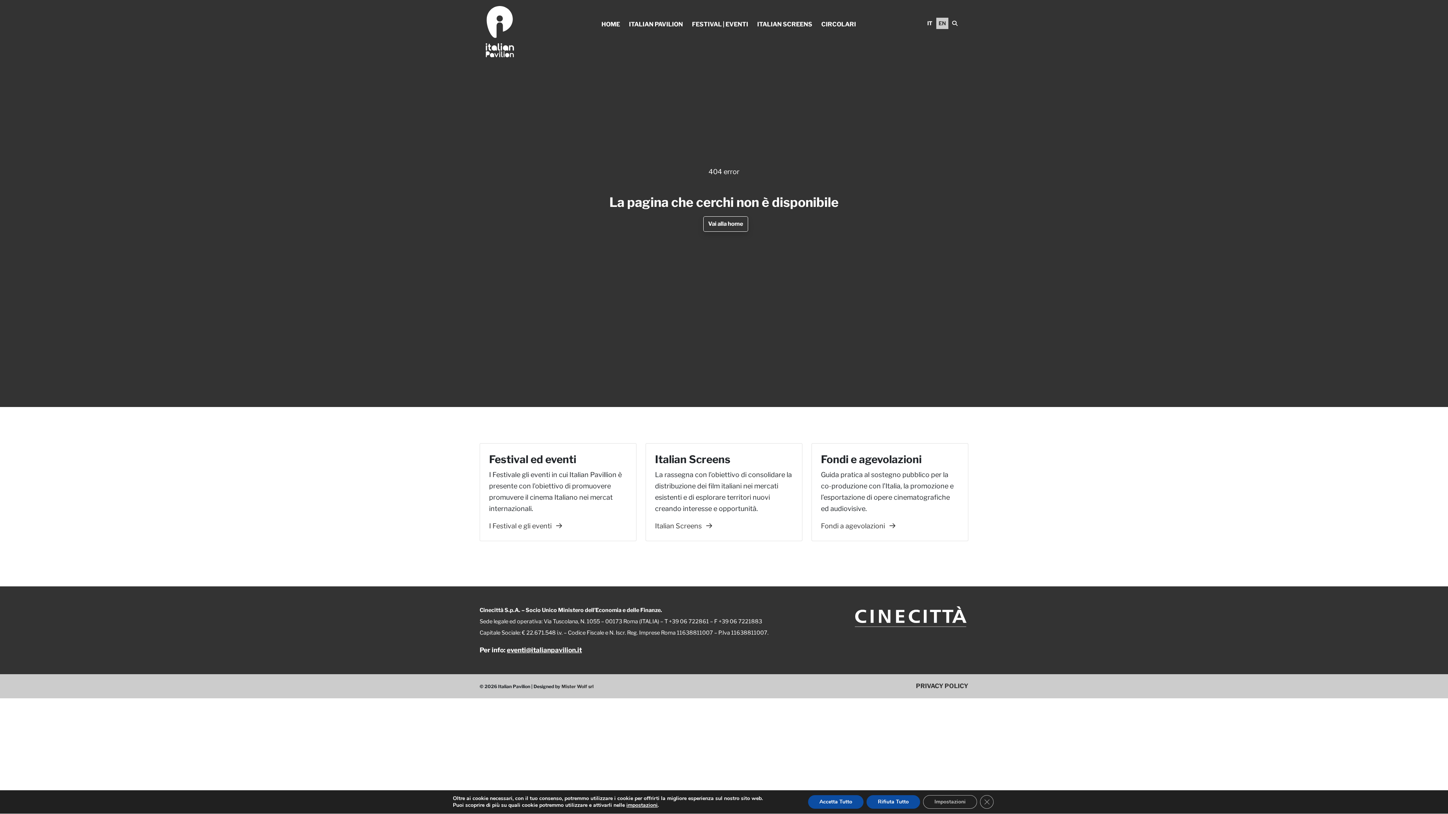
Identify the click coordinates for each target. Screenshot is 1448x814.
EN (942, 23)
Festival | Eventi (720, 24)
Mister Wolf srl (577, 686)
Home (610, 24)
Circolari (838, 24)
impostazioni (642, 805)
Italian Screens (784, 24)
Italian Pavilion (656, 24)
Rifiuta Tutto (893, 801)
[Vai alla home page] (500, 31)
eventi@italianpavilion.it (544, 650)
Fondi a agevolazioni (854, 526)
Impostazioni (950, 801)
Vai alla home (725, 223)
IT (930, 23)
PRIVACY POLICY (942, 686)
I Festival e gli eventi (521, 526)
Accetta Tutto (835, 801)
